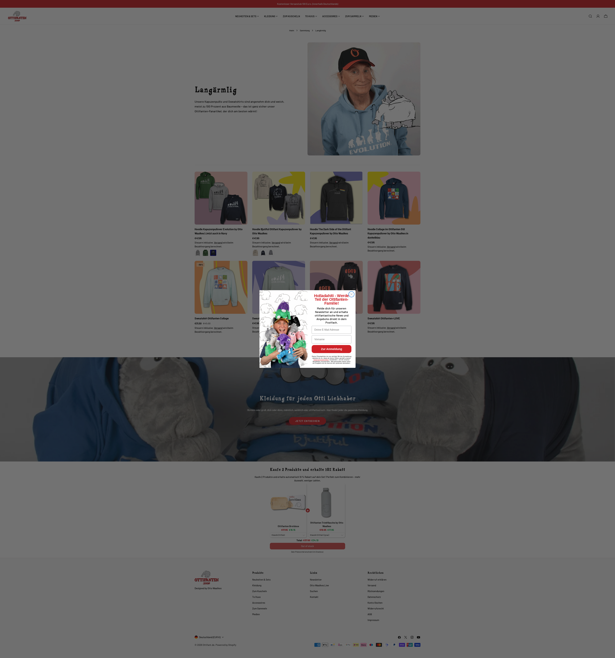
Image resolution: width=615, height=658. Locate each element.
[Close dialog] (351, 294)
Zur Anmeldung (331, 349)
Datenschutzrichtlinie (321, 360)
